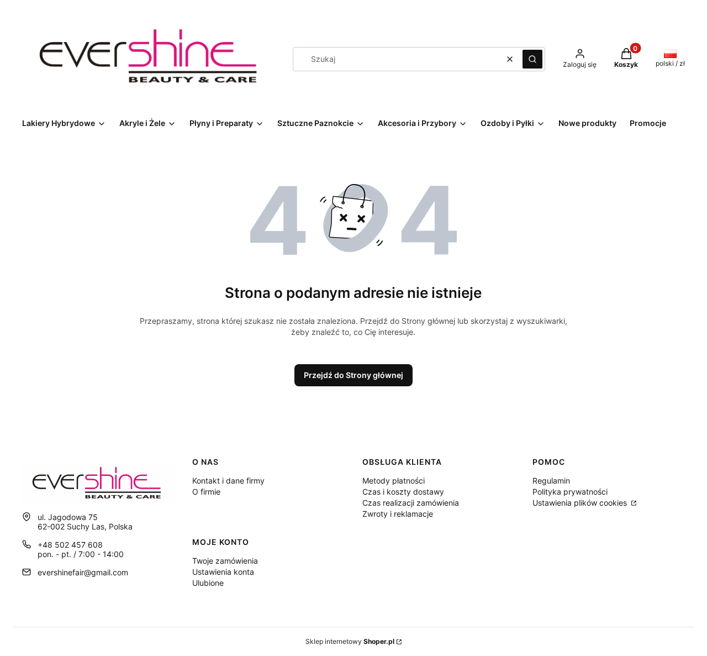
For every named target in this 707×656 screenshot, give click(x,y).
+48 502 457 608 (70, 544)
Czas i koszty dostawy (403, 491)
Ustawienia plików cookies (580, 502)
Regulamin (551, 480)
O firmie (206, 491)
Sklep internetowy (349, 641)
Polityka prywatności (570, 491)
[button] (532, 59)
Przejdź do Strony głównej (353, 375)
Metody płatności (393, 480)
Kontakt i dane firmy (228, 480)
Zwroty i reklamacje (397, 513)
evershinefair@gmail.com (83, 572)
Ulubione (208, 582)
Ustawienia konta (223, 571)
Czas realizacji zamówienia (410, 502)
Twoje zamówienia (225, 560)
